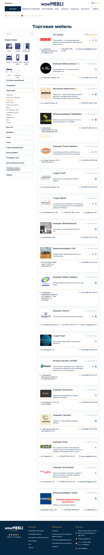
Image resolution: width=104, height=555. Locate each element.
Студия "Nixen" (59, 336)
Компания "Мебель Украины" (65, 277)
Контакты (85, 9)
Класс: (8, 142)
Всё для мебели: (12, 153)
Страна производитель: (14, 147)
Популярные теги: (12, 158)
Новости (64, 9)
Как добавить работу (34, 534)
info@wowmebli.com (84, 539)
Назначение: (11, 90)
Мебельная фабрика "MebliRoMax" (67, 114)
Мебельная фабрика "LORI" (64, 248)
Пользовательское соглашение (62, 543)
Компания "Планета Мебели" (65, 146)
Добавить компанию (31, 9)
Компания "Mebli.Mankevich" (65, 223)
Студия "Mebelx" (60, 198)
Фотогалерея (47, 9)
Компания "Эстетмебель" (63, 467)
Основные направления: (15, 80)
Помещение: (10, 85)
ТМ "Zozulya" (58, 35)
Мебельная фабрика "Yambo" (65, 493)
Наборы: (9, 175)
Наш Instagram (82, 548)
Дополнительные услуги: (15, 163)
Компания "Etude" (60, 442)
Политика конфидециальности (61, 540)
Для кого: (9, 127)
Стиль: (8, 137)
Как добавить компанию (36, 531)
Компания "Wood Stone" (63, 390)
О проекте (74, 9)
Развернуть (44, 136)
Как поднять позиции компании (38, 537)
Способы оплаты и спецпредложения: (13, 169)
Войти (95, 9)
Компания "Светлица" (62, 415)
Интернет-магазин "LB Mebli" (65, 361)
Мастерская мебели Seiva (64, 89)
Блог (57, 9)
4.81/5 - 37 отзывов (14, 537)
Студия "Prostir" (59, 173)
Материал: (10, 132)
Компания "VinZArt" (61, 311)
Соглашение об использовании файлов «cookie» (62, 535)
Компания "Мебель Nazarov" (65, 64)
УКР (92, 3)
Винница (8, 3)
